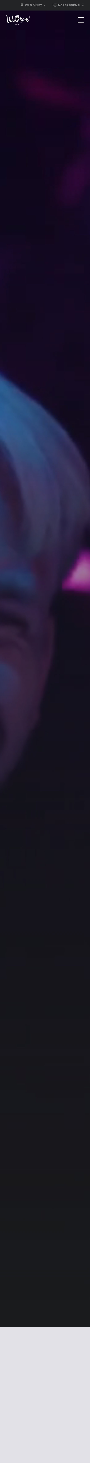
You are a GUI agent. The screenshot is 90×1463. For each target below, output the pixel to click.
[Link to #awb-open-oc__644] (80, 20)
